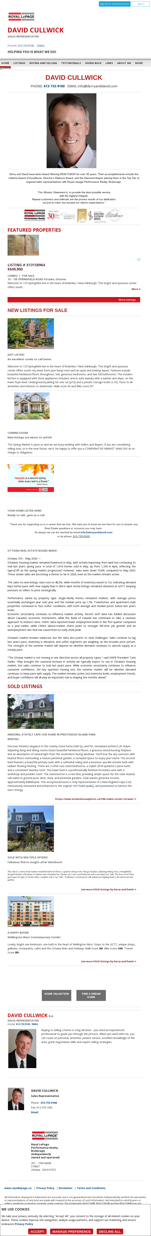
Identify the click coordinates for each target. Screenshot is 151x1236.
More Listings (127, 299)
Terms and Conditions (91, 1188)
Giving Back (93, 63)
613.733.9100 (26, 45)
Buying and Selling (43, 63)
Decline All (110, 1231)
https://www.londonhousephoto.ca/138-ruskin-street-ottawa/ (94, 799)
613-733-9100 (54, 86)
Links (109, 63)
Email (41, 45)
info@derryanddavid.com (96, 532)
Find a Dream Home (91, 995)
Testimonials (71, 63)
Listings (19, 63)
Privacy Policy (24, 1224)
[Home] (21, 20)
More (135, 289)
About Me (124, 63)
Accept (37, 1231)
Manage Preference (71, 1231)
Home (5, 63)
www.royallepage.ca (17, 1188)
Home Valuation (56, 993)
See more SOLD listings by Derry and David (107, 889)
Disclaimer (66, 1188)
